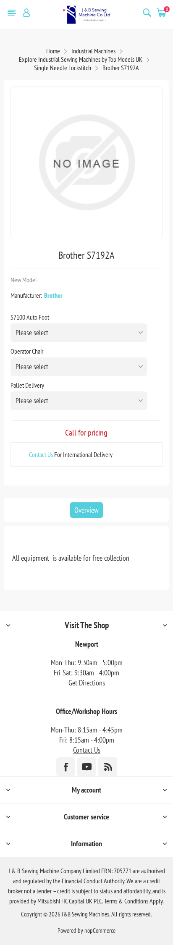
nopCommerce (99, 930)
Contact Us (41, 454)
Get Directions (86, 683)
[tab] (86, 510)
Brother (53, 295)
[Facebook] (65, 766)
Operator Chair (26, 351)
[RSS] (107, 766)
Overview (86, 510)
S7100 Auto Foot (29, 317)
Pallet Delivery (27, 385)
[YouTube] (86, 766)
